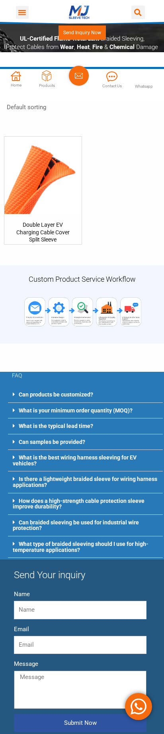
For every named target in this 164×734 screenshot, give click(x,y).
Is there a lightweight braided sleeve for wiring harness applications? (85, 482)
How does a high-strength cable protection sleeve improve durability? (78, 504)
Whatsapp (144, 86)
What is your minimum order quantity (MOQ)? (76, 410)
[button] (22, 12)
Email (21, 629)
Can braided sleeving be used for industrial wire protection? (76, 525)
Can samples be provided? (52, 442)
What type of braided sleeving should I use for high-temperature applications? (80, 547)
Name (22, 594)
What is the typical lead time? (56, 426)
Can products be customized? (56, 394)
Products (47, 85)
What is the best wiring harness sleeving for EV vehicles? (75, 460)
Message (26, 663)
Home (16, 85)
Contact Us (112, 86)
